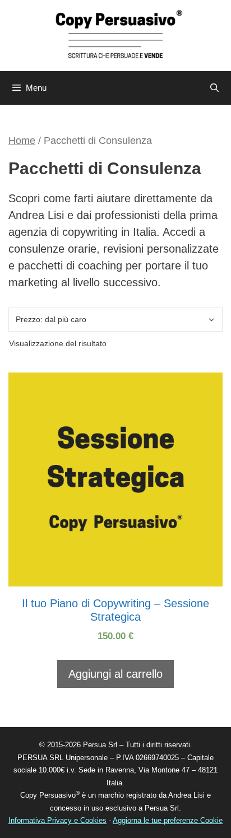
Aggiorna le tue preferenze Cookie (168, 820)
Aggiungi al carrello (115, 674)
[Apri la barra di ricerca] (214, 88)
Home (21, 140)
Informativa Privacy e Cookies (57, 820)
